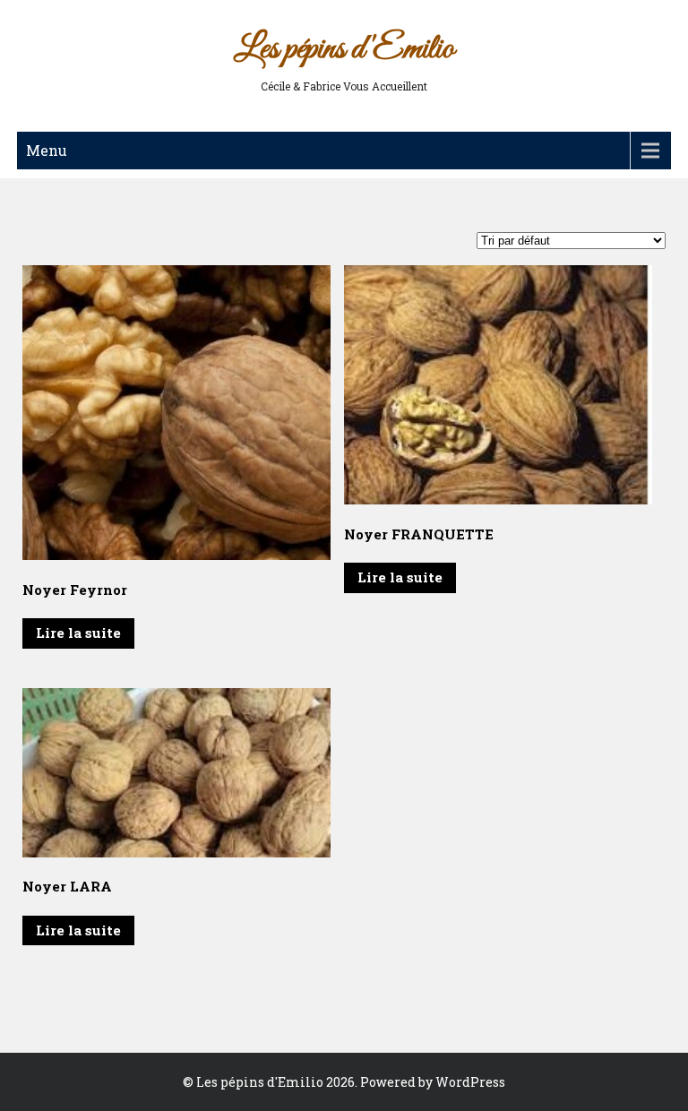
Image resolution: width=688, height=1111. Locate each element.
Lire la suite (78, 633)
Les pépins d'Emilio (344, 49)
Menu (46, 150)
